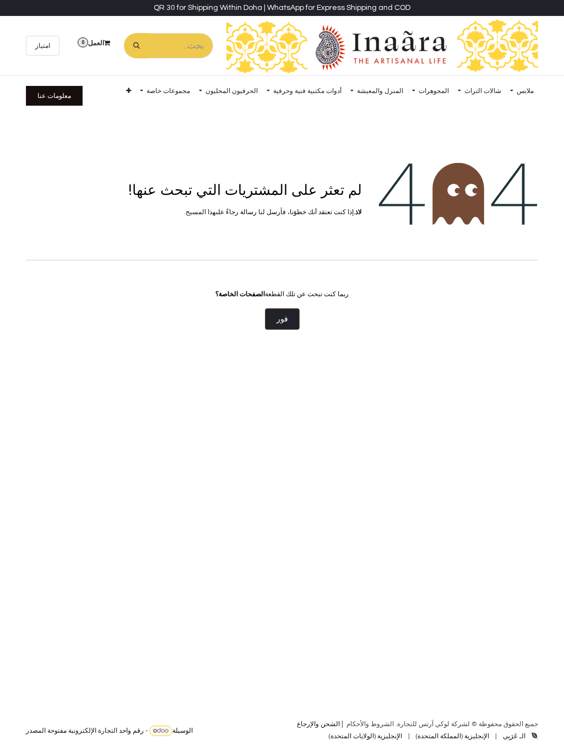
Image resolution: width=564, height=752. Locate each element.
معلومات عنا (54, 96)
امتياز (42, 46)
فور (282, 319)
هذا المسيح (201, 212)
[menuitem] (522, 90)
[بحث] (136, 45)
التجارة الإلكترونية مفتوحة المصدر (71, 730)
